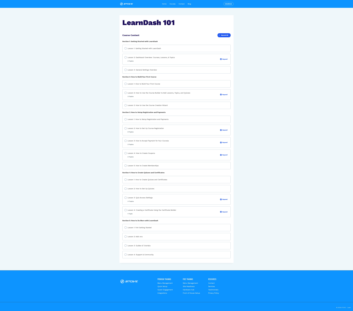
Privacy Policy (213, 293)
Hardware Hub (188, 290)
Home (164, 4)
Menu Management (165, 283)
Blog (189, 4)
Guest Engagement (165, 290)
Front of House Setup (191, 293)
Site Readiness (189, 286)
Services (211, 286)
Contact (182, 4)
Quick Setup (162, 286)
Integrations (162, 293)
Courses (172, 4)
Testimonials (213, 290)
